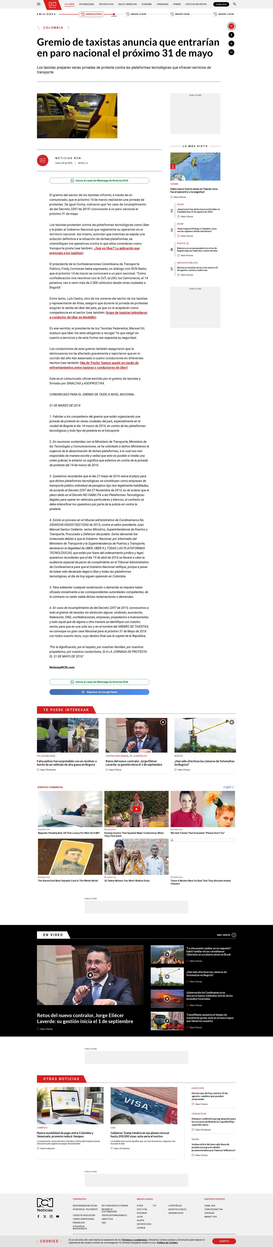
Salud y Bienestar (127, 4)
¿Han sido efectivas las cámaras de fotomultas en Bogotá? (204, 762)
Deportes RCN (106, 4)
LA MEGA (141, 1228)
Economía (147, 4)
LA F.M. (140, 1217)
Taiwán (174, 184)
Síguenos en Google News (102, 692)
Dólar (180, 204)
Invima (195, 1139)
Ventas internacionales (114, 1215)
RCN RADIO (142, 1213)
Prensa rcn (79, 1223)
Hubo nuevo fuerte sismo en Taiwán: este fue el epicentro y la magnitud (194, 190)
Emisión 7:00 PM (182, 14)
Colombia (70, 4)
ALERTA (140, 1220)
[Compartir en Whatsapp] (231, 52)
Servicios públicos (187, 263)
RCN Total (142, 1209)
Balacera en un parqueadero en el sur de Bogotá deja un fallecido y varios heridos (197, 249)
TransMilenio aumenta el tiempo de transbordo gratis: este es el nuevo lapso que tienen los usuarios (210, 1018)
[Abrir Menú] (38, 4)
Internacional (86, 4)
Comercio (42, 1127)
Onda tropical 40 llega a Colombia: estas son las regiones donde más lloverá (197, 229)
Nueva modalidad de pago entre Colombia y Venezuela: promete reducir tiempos (65, 1134)
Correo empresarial (83, 1219)
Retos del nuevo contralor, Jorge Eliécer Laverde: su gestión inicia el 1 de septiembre (134, 762)
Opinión (177, 4)
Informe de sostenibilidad (109, 1210)
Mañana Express (94, 14)
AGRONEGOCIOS (175, 1213)
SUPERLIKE (209, 1213)
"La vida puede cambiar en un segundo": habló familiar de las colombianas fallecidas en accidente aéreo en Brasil (208, 951)
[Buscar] (234, 4)
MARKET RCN (210, 1217)
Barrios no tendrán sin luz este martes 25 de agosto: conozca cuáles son (197, 268)
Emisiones (46, 14)
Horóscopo (198, 1088)
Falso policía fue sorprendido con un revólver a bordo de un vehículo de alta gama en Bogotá (67, 762)
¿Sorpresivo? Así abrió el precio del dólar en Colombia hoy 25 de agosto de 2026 (198, 210)
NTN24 (140, 1206)
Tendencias (162, 4)
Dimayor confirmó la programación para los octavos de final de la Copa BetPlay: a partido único (214, 1121)
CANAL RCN (221, 4)
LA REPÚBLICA (175, 1206)
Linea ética (107, 1219)
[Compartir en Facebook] (231, 35)
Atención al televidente (85, 1209)
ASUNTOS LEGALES (177, 1209)
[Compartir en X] (231, 43)
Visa (113, 1127)
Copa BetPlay (199, 1114)
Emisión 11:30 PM (226, 14)
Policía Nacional (46, 756)
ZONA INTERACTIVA (213, 1209)
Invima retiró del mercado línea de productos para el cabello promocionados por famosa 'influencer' (214, 1147)
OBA (104, 1223)
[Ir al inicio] (52, 5)
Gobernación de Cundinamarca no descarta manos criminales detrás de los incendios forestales (209, 995)
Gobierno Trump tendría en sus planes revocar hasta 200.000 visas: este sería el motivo (140, 1134)
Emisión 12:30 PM (138, 14)
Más (223, 935)
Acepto (224, 1241)
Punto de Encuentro (196, 4)
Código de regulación (84, 1215)
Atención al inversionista (80, 1227)
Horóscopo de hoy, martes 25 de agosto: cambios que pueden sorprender (210, 1096)
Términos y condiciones (134, 1239)
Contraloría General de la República (126, 756)
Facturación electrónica (115, 1206)
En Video (53, 935)
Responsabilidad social (85, 1206)
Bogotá (181, 243)
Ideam (180, 224)
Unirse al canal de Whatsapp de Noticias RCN (102, 180)
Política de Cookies (167, 1242)
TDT (155, 1206)
